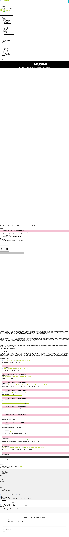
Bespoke (3, 55)
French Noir (6, 52)
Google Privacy (26, 498)
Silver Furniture (6, 47)
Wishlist (3, 6)
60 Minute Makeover (5, 485)
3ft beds (5, 19)
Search (11, 8)
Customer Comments (5, 471)
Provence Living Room (8, 38)
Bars (2, 43)
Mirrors (5, 37)
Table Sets (5, 39)
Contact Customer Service (6, 490)
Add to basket (2, 239)
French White (6, 50)
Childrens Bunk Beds (7, 26)
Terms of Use (4, 483)
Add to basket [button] (7, 367)
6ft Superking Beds (7, 22)
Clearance (3, 59)
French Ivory (6, 51)
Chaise (3, 42)
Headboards (6, 28)
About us (3, 470)
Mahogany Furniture (7, 46)
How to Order (4, 479)
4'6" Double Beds (7, 20)
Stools (5, 30)
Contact (3, 4)
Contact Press (4, 491)
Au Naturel (6, 45)
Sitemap (22, 498)
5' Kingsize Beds (6, 21)
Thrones (3, 41)
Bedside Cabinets (7, 24)
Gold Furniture (6, 48)
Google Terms (31, 498)
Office (3, 58)
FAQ (3, 478)
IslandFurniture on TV (5, 484)
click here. (21, 466)
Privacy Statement (5, 472)
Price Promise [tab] (4, 243)
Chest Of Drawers (7, 25)
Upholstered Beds (7, 31)
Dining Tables (6, 36)
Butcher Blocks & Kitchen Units (9, 34)
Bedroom (3, 18)
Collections (4, 17)
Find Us (3, 489)
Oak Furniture (6, 49)
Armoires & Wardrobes (7, 23)
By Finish (3, 44)
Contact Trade (4, 492)
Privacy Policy (18, 498)
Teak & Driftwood (7, 53)
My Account (4, 500)
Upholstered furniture (7, 54)
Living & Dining (4, 32)
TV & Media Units (7, 40)
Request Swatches (5, 3)
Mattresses (5, 29)
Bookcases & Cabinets (7, 33)
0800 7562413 (3, 9)
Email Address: (2, 462)
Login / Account (4, 5)
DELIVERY (4, 477)
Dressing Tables (6, 27)
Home (1, 68)
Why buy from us (5, 473)
